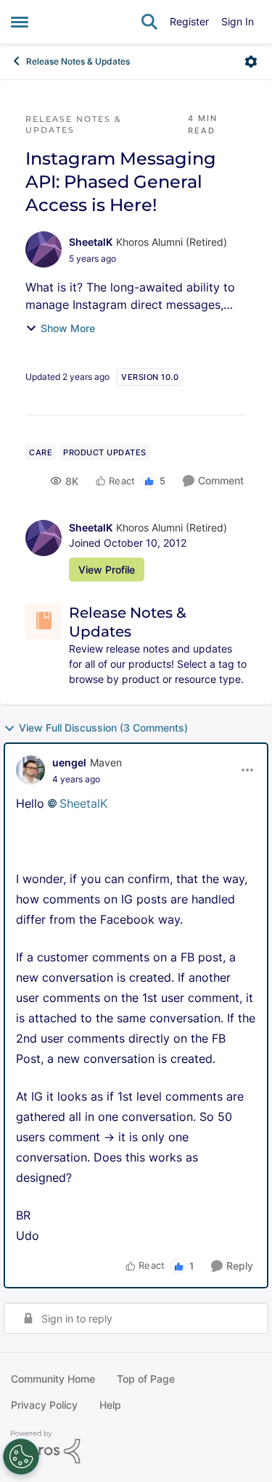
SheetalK (90, 242)
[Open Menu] (251, 61)
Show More (68, 328)
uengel (69, 762)
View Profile (106, 569)
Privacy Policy (44, 1405)
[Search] (149, 21)
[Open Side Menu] (20, 22)
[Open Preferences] (21, 1456)
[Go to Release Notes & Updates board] (43, 621)
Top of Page (146, 1379)
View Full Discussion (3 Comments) (103, 727)
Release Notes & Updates (78, 61)
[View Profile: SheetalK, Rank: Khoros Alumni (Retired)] (43, 249)
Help (110, 1405)
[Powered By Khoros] (136, 1447)
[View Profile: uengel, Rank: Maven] (30, 770)
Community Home (53, 1379)
